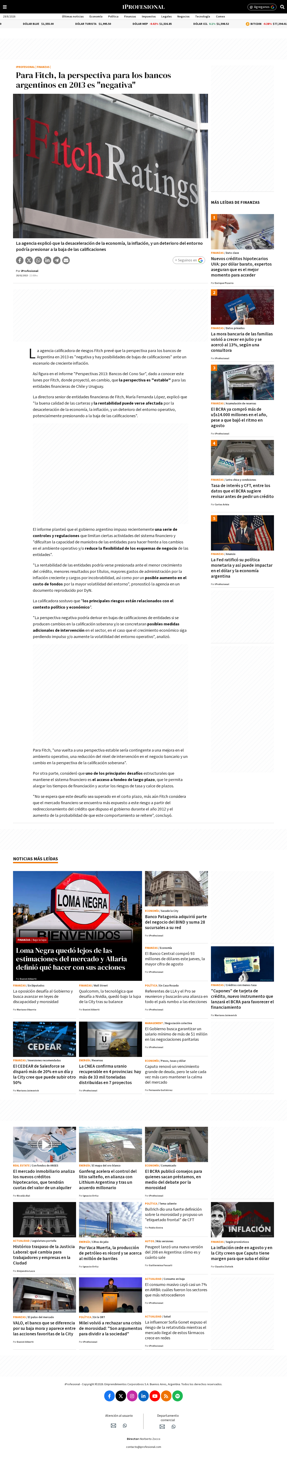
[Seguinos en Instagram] (132, 1395)
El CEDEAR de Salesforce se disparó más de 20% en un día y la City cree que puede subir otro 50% (44, 1074)
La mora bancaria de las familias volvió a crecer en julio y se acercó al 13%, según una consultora (242, 342)
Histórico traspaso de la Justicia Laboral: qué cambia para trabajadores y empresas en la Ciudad (44, 1255)
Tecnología (202, 17)
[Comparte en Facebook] (20, 260)
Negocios (183, 17)
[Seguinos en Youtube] (155, 1395)
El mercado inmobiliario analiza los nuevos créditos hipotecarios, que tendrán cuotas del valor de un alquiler (44, 1180)
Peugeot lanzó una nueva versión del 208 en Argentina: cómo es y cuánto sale (174, 1252)
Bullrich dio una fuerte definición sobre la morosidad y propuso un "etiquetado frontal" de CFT (174, 1215)
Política (113, 17)
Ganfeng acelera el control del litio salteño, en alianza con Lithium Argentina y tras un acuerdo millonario (108, 1180)
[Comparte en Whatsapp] (38, 260)
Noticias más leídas (35, 859)
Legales (166, 17)
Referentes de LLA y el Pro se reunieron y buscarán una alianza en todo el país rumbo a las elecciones (176, 997)
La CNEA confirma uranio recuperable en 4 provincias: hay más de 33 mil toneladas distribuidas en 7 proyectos (110, 1074)
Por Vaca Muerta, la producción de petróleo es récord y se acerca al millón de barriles (110, 1253)
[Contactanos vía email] (113, 1425)
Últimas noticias (73, 17)
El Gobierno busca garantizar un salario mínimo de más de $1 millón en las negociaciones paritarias (176, 1034)
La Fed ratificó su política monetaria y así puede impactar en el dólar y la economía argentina (242, 568)
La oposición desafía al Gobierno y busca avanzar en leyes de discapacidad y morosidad (43, 997)
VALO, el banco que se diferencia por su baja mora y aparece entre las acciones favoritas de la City (44, 1328)
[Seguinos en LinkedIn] (143, 1395)
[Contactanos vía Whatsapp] (124, 1425)
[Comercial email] (162, 1426)
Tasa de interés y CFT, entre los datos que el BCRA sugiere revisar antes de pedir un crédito (242, 491)
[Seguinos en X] (121, 1395)
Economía (96, 17)
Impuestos (149, 17)
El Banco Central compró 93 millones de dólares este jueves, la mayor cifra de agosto (175, 959)
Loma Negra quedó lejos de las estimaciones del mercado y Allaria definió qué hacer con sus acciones (71, 958)
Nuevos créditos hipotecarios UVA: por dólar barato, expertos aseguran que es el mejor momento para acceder (241, 267)
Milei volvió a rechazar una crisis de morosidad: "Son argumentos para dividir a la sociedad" (110, 1328)
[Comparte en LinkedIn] (47, 260)
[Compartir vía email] (66, 260)
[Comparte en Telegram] (57, 260)
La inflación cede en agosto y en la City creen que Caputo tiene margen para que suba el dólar (241, 1253)
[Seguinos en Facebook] (109, 1395)
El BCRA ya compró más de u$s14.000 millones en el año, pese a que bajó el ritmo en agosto (239, 417)
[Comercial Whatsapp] (173, 1426)
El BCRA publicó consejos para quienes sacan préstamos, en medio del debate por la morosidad (173, 1180)
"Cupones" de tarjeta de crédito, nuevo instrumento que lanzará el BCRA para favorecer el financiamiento (242, 999)
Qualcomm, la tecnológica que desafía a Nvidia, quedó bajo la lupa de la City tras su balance (110, 997)
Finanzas (130, 17)
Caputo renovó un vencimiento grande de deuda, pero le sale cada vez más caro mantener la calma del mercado (175, 1074)
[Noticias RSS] (166, 1395)
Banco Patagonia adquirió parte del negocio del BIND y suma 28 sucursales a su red (176, 922)
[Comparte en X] (29, 260)
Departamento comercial (168, 1418)
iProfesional (25, 67)
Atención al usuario (119, 1416)
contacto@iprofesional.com (143, 1447)
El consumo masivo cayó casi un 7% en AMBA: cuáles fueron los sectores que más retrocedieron (176, 1290)
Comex (220, 17)
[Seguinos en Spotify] (177, 1395)
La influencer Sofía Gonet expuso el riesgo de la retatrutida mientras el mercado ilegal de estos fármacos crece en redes (176, 1330)
